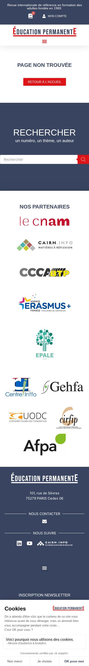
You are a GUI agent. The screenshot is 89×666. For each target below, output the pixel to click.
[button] (44, 41)
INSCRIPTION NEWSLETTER (44, 595)
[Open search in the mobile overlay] (44, 159)
